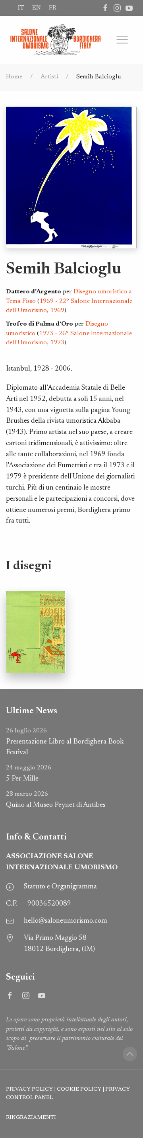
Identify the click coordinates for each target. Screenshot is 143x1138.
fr (52, 8)
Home (14, 77)
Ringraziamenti (31, 1117)
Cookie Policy (79, 1089)
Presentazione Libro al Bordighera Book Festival (65, 742)
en (36, 8)
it (21, 8)
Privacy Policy (29, 1089)
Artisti (49, 77)
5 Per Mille (28, 774)
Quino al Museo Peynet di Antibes (55, 800)
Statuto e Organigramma (60, 886)
